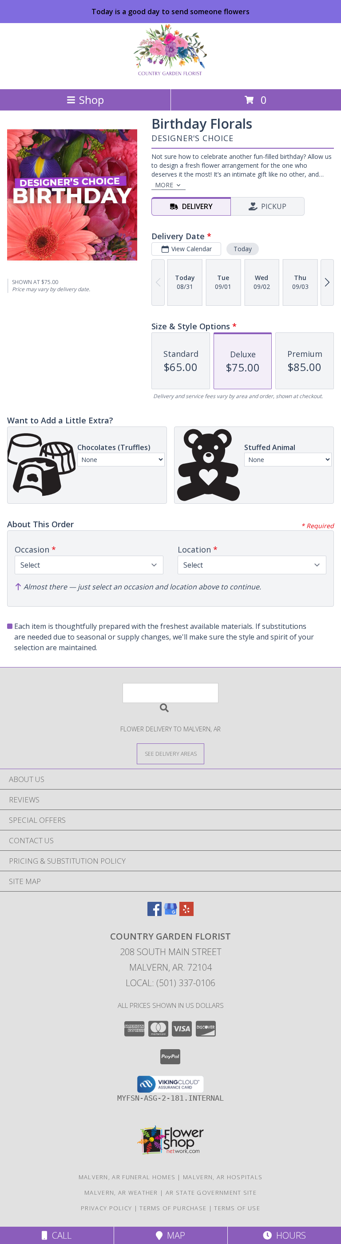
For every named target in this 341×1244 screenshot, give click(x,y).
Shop (91, 99)
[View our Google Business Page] (170, 913)
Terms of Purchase (172, 1208)
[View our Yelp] (186, 913)
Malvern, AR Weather (121, 1193)
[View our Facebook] (154, 913)
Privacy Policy (106, 1208)
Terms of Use (237, 1208)
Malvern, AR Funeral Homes (127, 1177)
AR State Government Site (211, 1193)
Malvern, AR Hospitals (222, 1177)
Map (174, 1235)
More (164, 185)
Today (243, 249)
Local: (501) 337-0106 (170, 983)
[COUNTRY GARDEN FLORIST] (171, 76)
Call (59, 1235)
